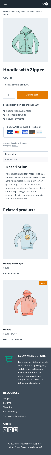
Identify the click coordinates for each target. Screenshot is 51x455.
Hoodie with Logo (13, 263)
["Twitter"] (10, 429)
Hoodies (15, 146)
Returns (7, 402)
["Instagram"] (15, 429)
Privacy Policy (10, 411)
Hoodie (7, 329)
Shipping (7, 407)
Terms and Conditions (14, 415)
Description (11, 154)
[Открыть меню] (5, 4)
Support (7, 398)
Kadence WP (36, 447)
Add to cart (32, 94)
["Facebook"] (5, 429)
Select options (11, 339)
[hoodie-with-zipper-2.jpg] (25, 40)
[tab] (25, 154)
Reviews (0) (11, 159)
